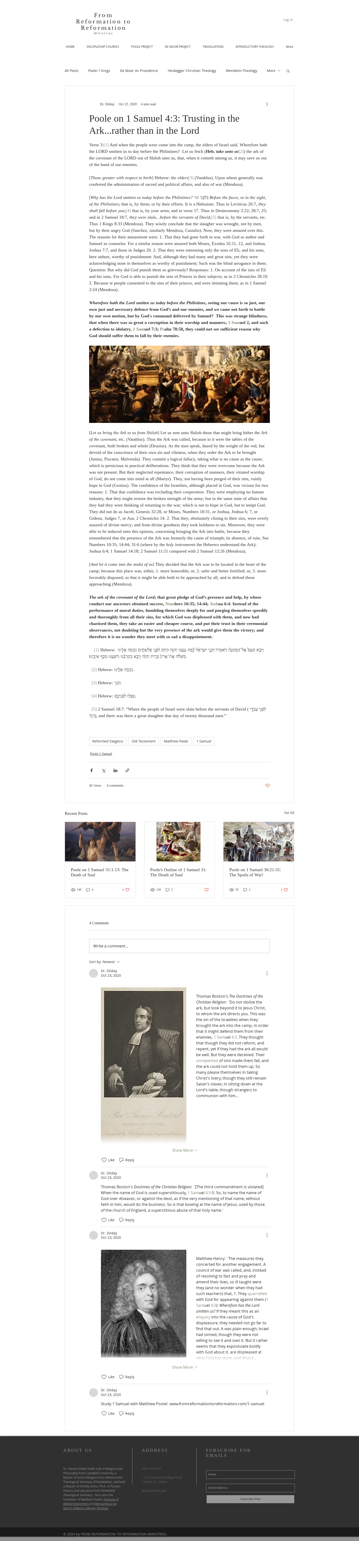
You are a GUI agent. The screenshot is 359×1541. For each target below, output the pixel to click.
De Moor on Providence (139, 70)
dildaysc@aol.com (154, 1490)
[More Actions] (267, 973)
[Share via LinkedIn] (115, 770)
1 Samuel (203, 741)
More (271, 70)
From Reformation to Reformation (103, 21)
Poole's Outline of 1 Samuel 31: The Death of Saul (178, 872)
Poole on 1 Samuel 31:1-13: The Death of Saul (99, 872)
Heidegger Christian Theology (192, 70)
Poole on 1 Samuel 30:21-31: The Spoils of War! (255, 872)
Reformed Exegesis (107, 741)
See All (289, 813)
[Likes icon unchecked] (104, 1160)
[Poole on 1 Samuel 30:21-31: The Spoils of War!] (258, 841)
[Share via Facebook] (91, 770)
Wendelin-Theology (241, 70)
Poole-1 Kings (99, 70)
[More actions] (267, 104)
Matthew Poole (176, 741)
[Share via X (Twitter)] (103, 770)
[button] (288, 71)
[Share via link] (127, 770)
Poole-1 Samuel (101, 754)
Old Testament (144, 741)
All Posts (71, 70)
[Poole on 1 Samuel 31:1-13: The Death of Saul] (100, 841)
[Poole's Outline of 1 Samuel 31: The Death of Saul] (179, 841)
